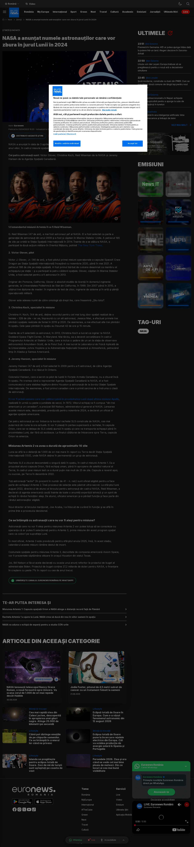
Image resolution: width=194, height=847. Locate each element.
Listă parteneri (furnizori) (64, 134)
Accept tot (132, 143)
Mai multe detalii (109, 110)
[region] (98, 118)
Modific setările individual (67, 143)
